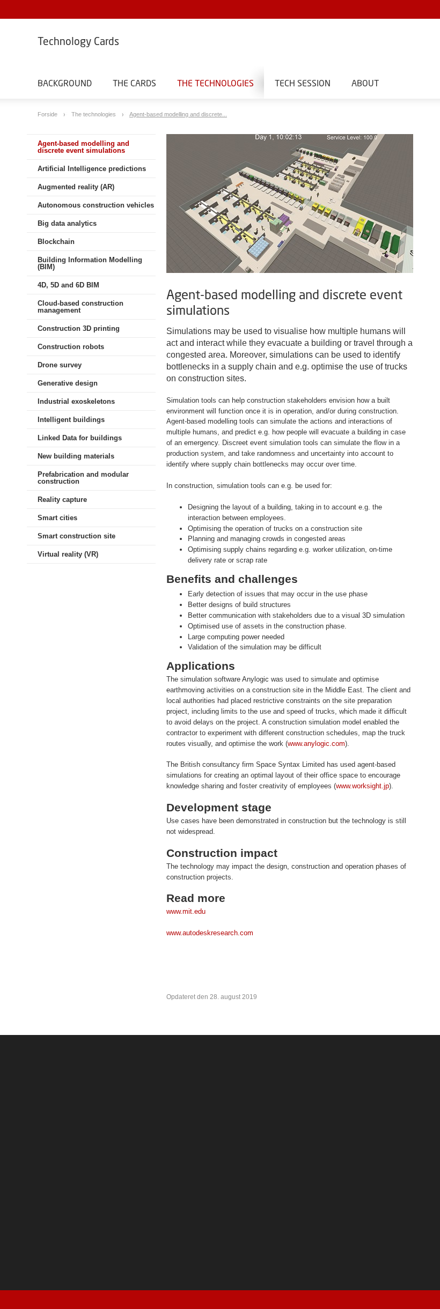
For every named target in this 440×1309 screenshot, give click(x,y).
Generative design (68, 383)
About (365, 83)
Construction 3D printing (79, 328)
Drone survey (60, 365)
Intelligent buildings (71, 420)
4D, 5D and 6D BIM (68, 285)
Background (65, 83)
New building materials (76, 456)
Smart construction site (76, 536)
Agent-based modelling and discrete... (178, 114)
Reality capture (62, 500)
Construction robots (71, 347)
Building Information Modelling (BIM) (90, 263)
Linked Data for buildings (80, 438)
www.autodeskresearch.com (209, 933)
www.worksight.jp (362, 786)
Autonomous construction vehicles (96, 205)
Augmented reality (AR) (76, 187)
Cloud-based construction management (80, 306)
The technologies (215, 83)
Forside (48, 114)
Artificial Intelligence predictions (92, 169)
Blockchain (56, 242)
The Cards (134, 83)
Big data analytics (67, 223)
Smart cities (57, 518)
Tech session (303, 83)
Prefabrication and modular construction (83, 477)
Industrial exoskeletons (76, 401)
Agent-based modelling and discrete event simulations (83, 146)
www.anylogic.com (316, 743)
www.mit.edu (186, 911)
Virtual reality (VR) (68, 554)
